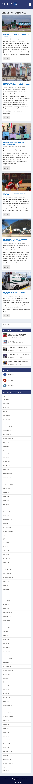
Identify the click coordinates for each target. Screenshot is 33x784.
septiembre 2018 (8, 763)
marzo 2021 (6, 647)
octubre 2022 (7, 573)
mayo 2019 (6, 732)
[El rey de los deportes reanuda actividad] (16, 182)
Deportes (19, 39)
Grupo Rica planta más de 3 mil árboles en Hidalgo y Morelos (17, 334)
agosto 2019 (6, 720)
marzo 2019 (6, 740)
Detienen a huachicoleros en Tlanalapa (14, 293)
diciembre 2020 (7, 658)
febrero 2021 (6, 651)
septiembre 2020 (8, 670)
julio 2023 (6, 539)
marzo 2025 (6, 461)
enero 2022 (6, 608)
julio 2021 (6, 631)
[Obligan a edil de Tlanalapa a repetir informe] (16, 131)
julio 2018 (6, 771)
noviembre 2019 (7, 709)
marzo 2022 (6, 601)
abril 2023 (6, 550)
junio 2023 (6, 543)
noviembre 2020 (7, 662)
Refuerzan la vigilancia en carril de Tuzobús (17, 348)
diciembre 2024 (7, 473)
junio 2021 (6, 635)
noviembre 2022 (7, 570)
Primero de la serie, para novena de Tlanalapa (16, 35)
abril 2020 (6, 689)
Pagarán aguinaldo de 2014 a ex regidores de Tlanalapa (15, 240)
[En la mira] (5, 342)
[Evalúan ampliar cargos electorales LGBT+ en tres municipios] (5, 363)
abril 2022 (6, 597)
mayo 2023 (6, 546)
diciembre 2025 (7, 427)
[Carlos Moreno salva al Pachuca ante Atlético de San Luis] (5, 356)
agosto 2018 (6, 767)
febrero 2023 (6, 558)
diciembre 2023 (7, 519)
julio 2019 (6, 724)
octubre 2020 (7, 666)
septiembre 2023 (8, 531)
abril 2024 (6, 504)
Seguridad (20, 296)
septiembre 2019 (8, 716)
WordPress (16, 779)
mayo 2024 (6, 500)
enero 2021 (6, 655)
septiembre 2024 (8, 485)
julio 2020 (6, 678)
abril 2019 (6, 736)
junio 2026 (6, 403)
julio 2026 (6, 399)
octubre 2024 (7, 481)
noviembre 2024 (7, 477)
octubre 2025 (7, 434)
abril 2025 (6, 457)
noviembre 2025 (7, 430)
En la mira (11, 341)
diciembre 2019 (7, 705)
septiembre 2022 (8, 577)
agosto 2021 (6, 628)
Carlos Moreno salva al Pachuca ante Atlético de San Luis (18, 355)
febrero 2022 (6, 604)
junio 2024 (6, 496)
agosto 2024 (6, 488)
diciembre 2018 (7, 751)
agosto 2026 (6, 396)
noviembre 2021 (7, 616)
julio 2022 (6, 585)
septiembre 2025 (8, 438)
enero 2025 (6, 469)
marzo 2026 (6, 415)
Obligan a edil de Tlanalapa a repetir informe (14, 143)
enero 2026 (6, 423)
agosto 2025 (6, 442)
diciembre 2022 (7, 566)
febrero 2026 (6, 419)
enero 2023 (6, 562)
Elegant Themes (15, 778)
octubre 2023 (7, 527)
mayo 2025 (6, 454)
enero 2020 (6, 701)
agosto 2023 (6, 535)
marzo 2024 (6, 508)
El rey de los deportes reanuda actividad (14, 194)
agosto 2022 (6, 581)
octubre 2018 (7, 759)
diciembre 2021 (7, 612)
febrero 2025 (6, 465)
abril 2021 (6, 643)
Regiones (20, 87)
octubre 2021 (7, 620)
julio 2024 (6, 492)
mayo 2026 (6, 407)
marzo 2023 (6, 554)
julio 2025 (6, 446)
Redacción (7, 39)
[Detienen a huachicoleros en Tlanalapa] (16, 281)
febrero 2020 (6, 697)
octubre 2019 (7, 713)
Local (20, 337)
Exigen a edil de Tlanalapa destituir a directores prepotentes (16, 84)
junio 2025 (6, 450)
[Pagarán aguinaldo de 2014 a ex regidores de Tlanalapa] (16, 228)
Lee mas (6, 58)
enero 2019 (6, 747)
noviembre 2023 (7, 523)
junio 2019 (6, 728)
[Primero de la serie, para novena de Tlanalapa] (16, 23)
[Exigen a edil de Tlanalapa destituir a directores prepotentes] (16, 72)
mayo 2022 (6, 593)
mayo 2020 (6, 686)
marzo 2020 (6, 693)
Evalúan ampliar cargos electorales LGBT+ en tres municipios (18, 362)
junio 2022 (6, 589)
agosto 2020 (6, 674)
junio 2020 (6, 682)
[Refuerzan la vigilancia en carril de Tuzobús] (5, 349)
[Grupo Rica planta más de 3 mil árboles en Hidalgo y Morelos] (5, 335)
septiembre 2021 (8, 624)
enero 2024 (6, 515)
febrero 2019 (6, 743)
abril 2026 (6, 411)
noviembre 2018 (7, 755)
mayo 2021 (6, 639)
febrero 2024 (6, 512)
